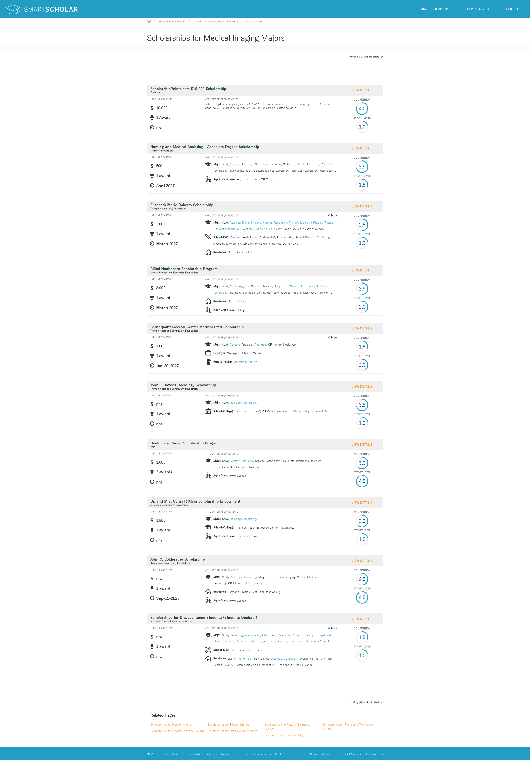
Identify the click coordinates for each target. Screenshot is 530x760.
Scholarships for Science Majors (286, 734)
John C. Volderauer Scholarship (177, 559)
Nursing (235, 164)
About (313, 753)
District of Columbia (283, 658)
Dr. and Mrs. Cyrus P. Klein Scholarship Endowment (195, 501)
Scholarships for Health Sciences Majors (177, 730)
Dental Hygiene (251, 222)
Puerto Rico (243, 658)
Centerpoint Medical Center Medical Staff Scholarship (197, 327)
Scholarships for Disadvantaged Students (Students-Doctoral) (203, 618)
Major (197, 21)
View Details (362, 90)
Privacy (327, 753)
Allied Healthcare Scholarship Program (184, 269)
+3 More (332, 215)
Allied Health (269, 635)
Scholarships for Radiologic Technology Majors (348, 726)
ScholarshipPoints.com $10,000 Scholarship (188, 89)
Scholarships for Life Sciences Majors (232, 730)
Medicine (306, 222)
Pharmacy (260, 344)
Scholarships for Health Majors (170, 724)
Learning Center (477, 9)
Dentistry (247, 228)
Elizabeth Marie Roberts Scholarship (181, 205)
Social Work (308, 286)
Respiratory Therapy (286, 222)
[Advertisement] (222, 70)
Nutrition (235, 222)
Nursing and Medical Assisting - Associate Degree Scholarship (204, 147)
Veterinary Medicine (249, 641)
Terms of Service (349, 753)
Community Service (245, 361)
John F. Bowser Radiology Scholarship (183, 385)
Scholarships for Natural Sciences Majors (287, 726)
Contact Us (374, 753)
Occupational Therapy (227, 228)
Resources (512, 9)
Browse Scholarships (434, 9)
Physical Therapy (323, 222)
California (242, 301)
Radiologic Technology (254, 164)
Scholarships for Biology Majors (228, 724)
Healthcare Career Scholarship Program (184, 443)
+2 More (332, 337)
